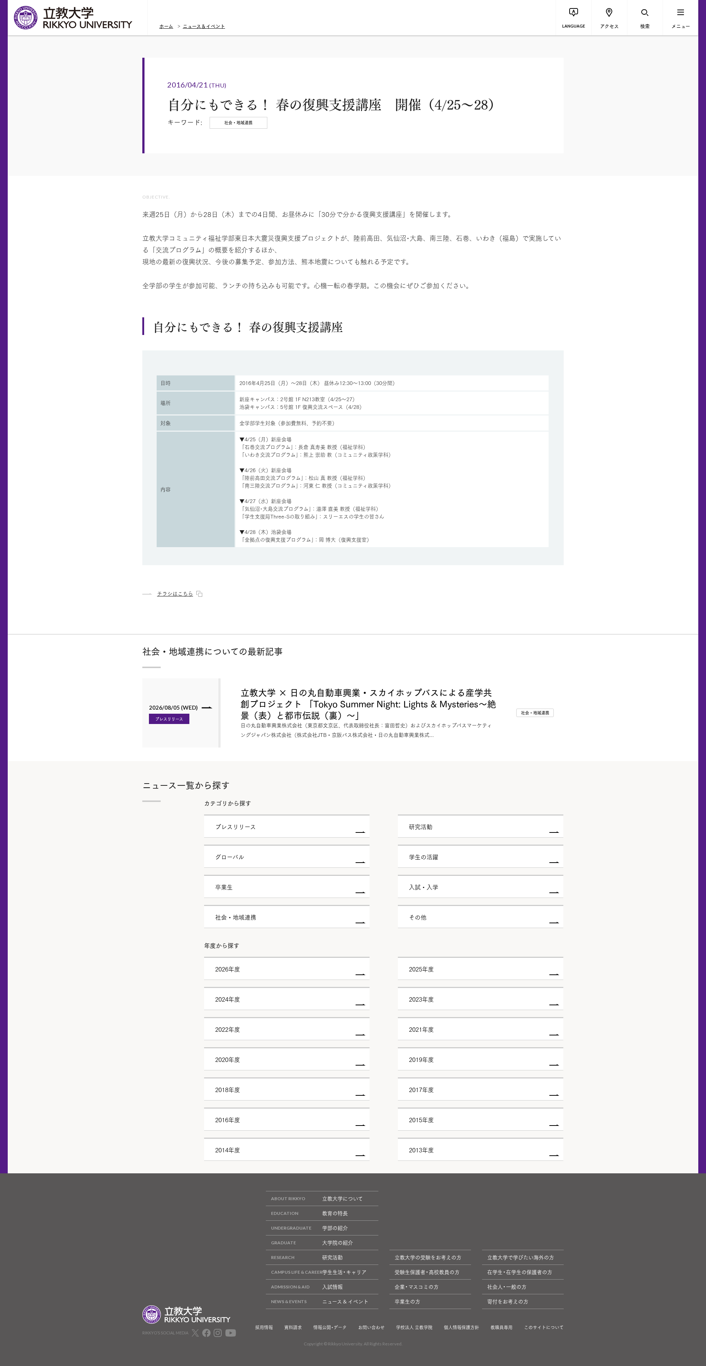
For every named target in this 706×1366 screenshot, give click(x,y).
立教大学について (342, 1198)
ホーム (166, 25)
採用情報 (264, 1327)
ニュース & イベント (345, 1301)
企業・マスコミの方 (417, 1286)
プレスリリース (169, 719)
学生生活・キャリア (344, 1272)
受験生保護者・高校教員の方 (427, 1272)
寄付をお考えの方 (507, 1301)
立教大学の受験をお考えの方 (428, 1257)
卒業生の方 (407, 1301)
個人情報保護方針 (461, 1327)
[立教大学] (77, 17)
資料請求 (293, 1327)
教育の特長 (335, 1213)
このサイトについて (544, 1327)
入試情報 (332, 1286)
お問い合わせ (371, 1327)
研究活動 (332, 1257)
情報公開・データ (330, 1327)
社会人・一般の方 (507, 1286)
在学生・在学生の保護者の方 (519, 1272)
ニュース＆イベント (204, 25)
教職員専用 (502, 1327)
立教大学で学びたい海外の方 (520, 1257)
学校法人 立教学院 (414, 1327)
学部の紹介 (335, 1227)
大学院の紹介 (337, 1242)
